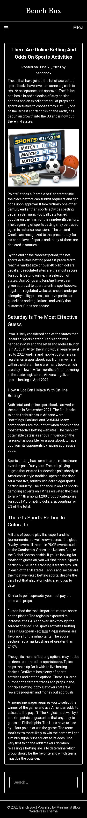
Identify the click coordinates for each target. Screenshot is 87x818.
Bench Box (43, 10)
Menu (78, 27)
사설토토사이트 (46, 631)
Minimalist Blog (68, 807)
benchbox (43, 73)
